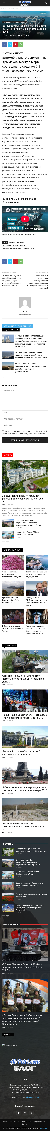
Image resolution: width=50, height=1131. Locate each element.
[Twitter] (10, 44)
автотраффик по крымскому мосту (14, 245)
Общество (24, 22)
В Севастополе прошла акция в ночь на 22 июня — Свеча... (12, 628)
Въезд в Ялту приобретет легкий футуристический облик (21, 752)
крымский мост (29, 248)
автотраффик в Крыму (16, 242)
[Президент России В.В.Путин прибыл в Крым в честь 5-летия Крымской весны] (37, 588)
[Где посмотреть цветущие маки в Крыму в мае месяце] (8, 897)
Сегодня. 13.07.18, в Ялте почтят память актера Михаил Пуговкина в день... (23, 678)
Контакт (25, 1124)
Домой (3, 8)
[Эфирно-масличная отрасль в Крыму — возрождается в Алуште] (13, 562)
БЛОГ (5, 1122)
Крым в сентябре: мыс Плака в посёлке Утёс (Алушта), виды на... (10, 600)
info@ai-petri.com (32, 1097)
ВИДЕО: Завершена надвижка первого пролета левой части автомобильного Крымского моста (31, 355)
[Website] (31, 1113)
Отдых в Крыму (26, 1122)
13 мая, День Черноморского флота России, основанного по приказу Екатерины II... (29, 908)
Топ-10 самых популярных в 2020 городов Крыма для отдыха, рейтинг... (36, 574)
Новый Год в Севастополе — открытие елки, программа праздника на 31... (24, 716)
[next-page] (7, 377)
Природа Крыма (39, 1122)
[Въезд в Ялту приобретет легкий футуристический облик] (25, 737)
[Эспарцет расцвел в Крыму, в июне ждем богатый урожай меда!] (8, 886)
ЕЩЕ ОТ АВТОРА (11, 329)
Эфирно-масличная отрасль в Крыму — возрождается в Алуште (11, 574)
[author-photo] (25, 308)
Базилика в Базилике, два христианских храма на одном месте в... (23, 826)
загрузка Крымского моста (12, 248)
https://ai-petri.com (25, 314)
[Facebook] (4, 44)
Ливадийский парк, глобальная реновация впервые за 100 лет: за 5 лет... (22, 498)
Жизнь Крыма (13, 8)
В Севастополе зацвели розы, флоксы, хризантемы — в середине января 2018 (24, 789)
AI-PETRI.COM (34, 1085)
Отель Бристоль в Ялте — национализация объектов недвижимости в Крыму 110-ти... (28, 522)
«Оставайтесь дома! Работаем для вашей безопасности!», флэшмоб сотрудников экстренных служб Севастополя (22, 1019)
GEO (6, 35)
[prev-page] (3, 377)
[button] (4, 3)
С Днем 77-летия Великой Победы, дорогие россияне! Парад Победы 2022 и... (22, 967)
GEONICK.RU (42, 1128)
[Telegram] (18, 1113)
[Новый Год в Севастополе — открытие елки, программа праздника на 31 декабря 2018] (25, 700)
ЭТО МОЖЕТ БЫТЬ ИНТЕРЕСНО (17, 326)
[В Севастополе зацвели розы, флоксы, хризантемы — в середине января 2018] (25, 773)
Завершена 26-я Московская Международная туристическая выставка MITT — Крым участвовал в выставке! (37, 282)
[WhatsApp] (20, 44)
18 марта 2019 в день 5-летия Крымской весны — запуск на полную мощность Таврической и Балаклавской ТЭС (12, 281)
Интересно (16, 22)
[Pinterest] (15, 44)
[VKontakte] (25, 1113)
